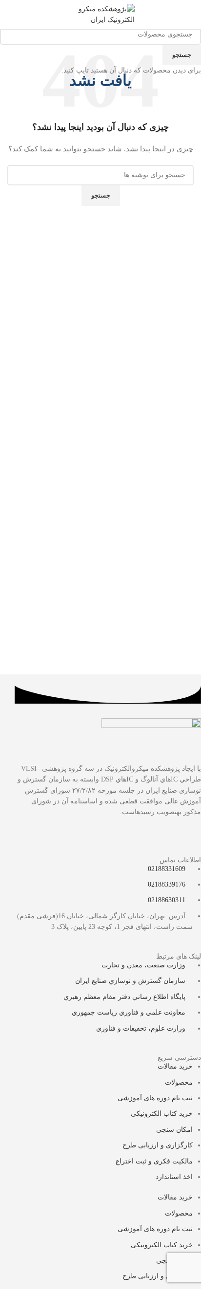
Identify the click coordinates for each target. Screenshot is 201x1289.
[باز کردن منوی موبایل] (190, 14)
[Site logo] (100, 14)
